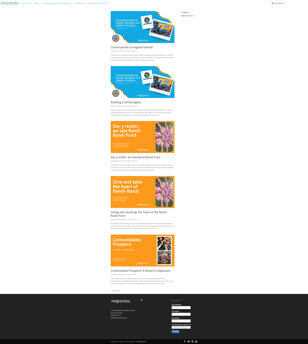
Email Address (176, 305)
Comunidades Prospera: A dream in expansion (141, 270)
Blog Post (134, 51)
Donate (24, 3)
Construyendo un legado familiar (132, 47)
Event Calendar (91, 3)
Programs (36, 3)
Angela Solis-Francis (117, 51)
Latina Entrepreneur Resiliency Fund (51, 3)
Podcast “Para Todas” (102, 3)
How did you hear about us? (181, 325)
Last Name (175, 318)
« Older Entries (115, 291)
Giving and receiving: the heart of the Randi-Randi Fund (139, 214)
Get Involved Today (79, 3)
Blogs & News (66, 3)
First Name (175, 311)
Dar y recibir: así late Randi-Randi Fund (136, 157)
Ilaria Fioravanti (141, 341)
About (29, 3)
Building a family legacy (126, 102)
